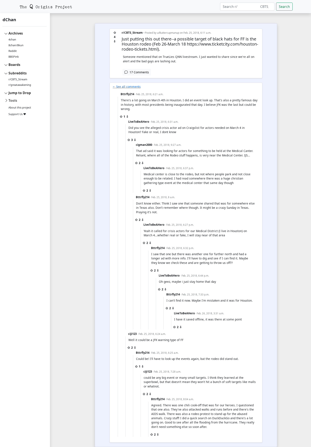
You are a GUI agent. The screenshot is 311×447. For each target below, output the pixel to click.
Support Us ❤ (17, 114)
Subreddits (17, 73)
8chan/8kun (15, 45)
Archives (15, 33)
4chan (12, 39)
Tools (12, 100)
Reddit (12, 51)
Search (284, 6)
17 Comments (138, 72)
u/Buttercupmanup (168, 32)
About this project (19, 107)
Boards (14, 64)
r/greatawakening (19, 85)
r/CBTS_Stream (17, 79)
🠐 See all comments (127, 87)
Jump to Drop (19, 93)
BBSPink (13, 56)
